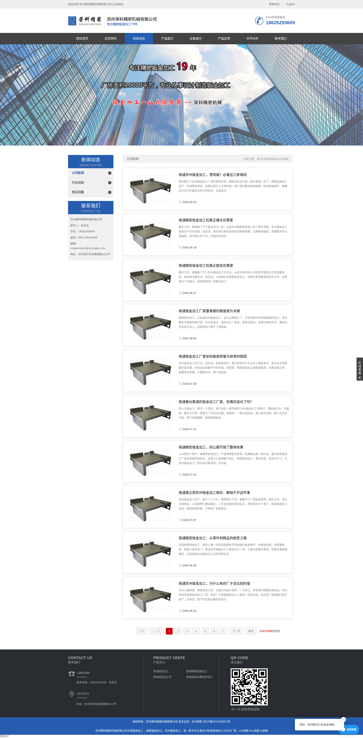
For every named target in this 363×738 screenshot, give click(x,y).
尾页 (251, 631)
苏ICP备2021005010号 (216, 721)
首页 (259, 158)
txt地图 (264, 730)
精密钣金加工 (154, 730)
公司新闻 (78, 172)
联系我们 (281, 38)
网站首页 (82, 38)
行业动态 (78, 182)
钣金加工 (138, 730)
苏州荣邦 (197, 721)
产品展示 (167, 38)
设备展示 (196, 38)
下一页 (236, 631)
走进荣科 (111, 38)
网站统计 (4, 736)
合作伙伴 (252, 38)
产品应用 (224, 38)
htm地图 (254, 730)
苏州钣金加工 (173, 730)
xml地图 (243, 730)
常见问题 (78, 192)
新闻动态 (139, 38)
